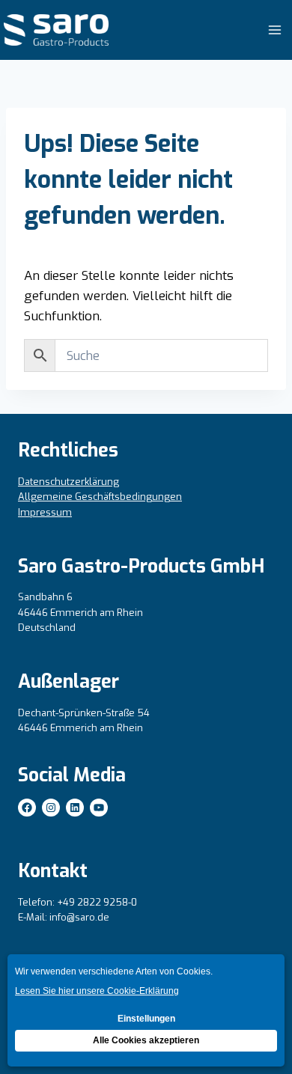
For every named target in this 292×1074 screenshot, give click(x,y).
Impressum (45, 512)
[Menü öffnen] (274, 29)
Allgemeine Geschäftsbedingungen (100, 496)
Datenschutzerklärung (68, 481)
